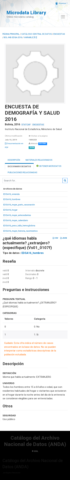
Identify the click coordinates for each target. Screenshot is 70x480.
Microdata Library (26, 12)
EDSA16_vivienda (11, 194)
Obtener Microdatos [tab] (49, 166)
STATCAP (25, 125)
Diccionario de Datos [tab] (19, 166)
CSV (56, 238)
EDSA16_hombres (11, 199)
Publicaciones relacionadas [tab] (22, 172)
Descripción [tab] (14, 160)
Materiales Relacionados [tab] (39, 160)
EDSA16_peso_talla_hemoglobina (19, 225)
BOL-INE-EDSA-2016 (13, 37)
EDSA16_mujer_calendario (15, 220)
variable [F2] (30, 37)
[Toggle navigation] (63, 16)
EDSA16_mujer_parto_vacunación (19, 204)
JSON (64, 238)
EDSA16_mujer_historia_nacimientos (20, 231)
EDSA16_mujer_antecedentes (17, 215)
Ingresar (62, 3)
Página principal (11, 34)
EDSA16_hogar (10, 210)
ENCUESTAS (59, 34)
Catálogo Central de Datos (36, 34)
